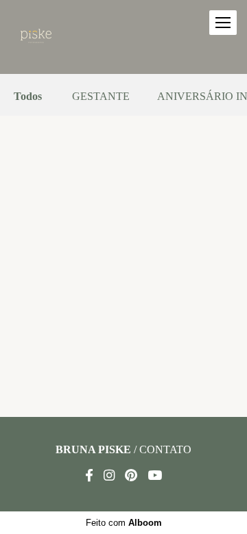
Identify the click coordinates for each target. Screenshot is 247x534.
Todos (28, 96)
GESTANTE (101, 96)
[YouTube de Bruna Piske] (155, 476)
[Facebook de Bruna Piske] (89, 476)
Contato (165, 449)
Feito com (124, 523)
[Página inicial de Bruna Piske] (36, 37)
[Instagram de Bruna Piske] (109, 476)
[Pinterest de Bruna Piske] (131, 476)
